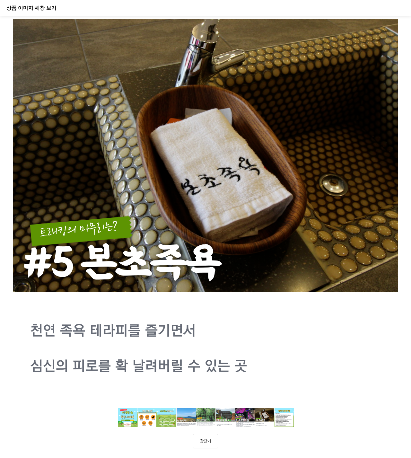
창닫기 (205, 441)
